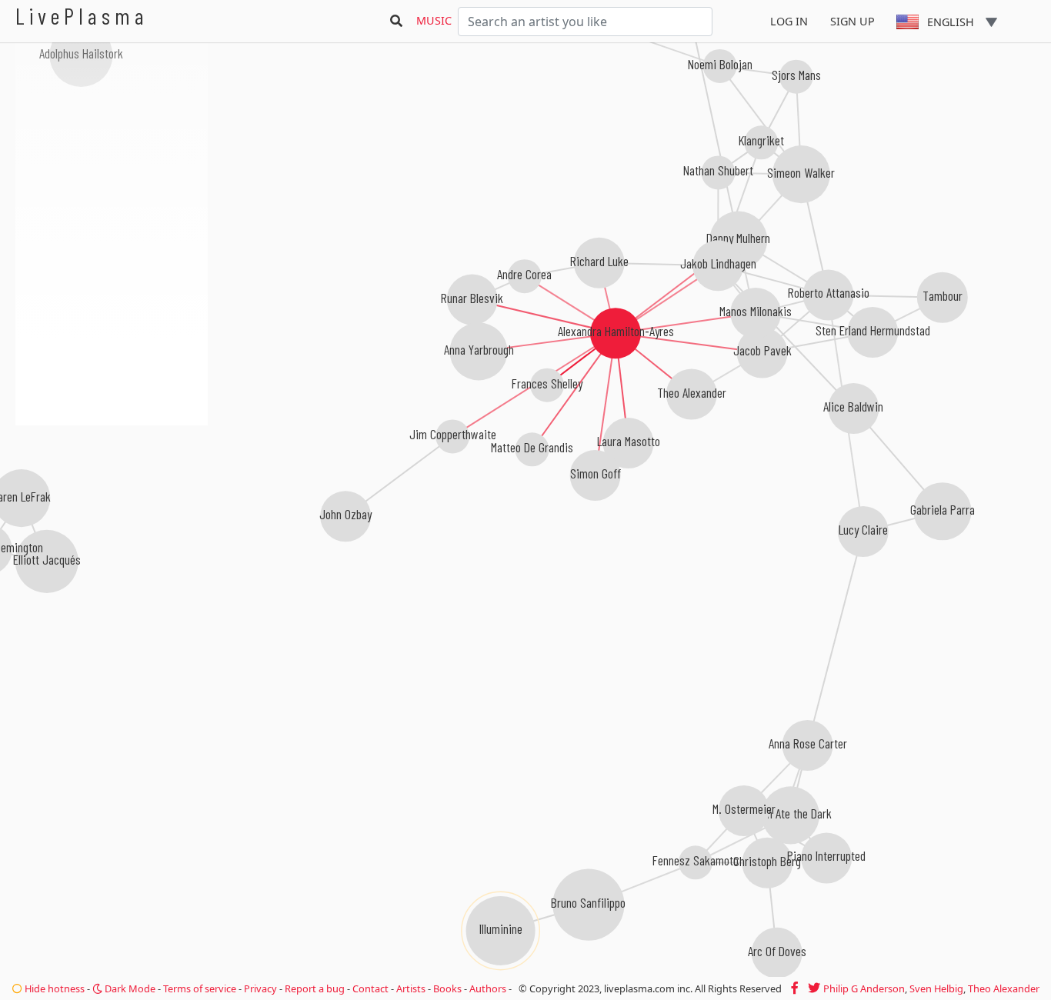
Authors (487, 988)
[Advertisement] (111, 508)
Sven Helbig (936, 988)
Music (434, 20)
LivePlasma (81, 15)
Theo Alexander (1003, 988)
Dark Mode (128, 988)
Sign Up (852, 21)
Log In (789, 21)
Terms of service (199, 988)
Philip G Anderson (864, 988)
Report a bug (315, 988)
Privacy (260, 988)
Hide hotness (53, 988)
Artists (410, 988)
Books (447, 988)
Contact (370, 988)
